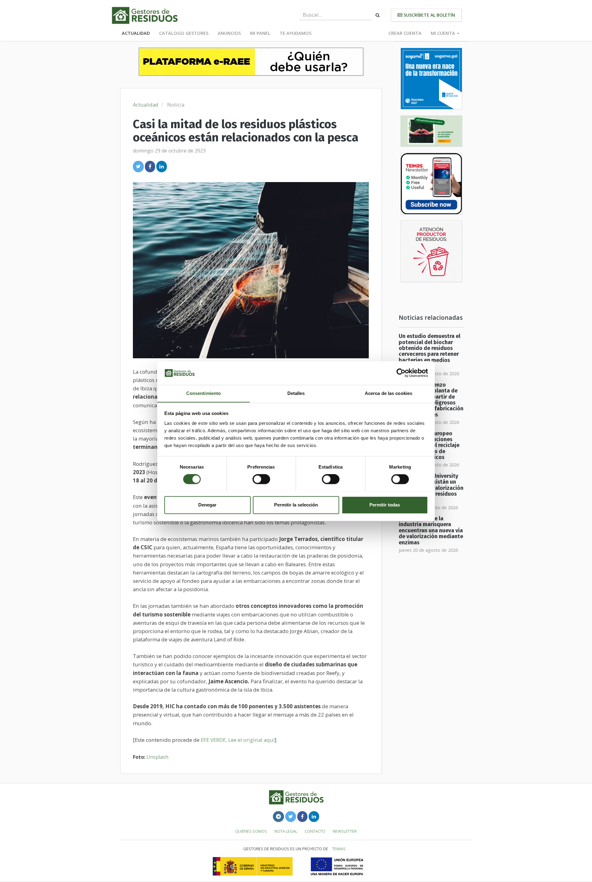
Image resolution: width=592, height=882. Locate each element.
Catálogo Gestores (183, 33)
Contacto (315, 831)
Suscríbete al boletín (428, 15)
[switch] (261, 479)
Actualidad (136, 33)
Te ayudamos (295, 33)
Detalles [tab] (296, 393)
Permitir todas (384, 504)
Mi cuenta (443, 33)
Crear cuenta (404, 33)
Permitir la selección (296, 504)
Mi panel (260, 33)
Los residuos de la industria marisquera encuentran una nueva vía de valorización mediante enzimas (431, 530)
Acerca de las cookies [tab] (388, 393)
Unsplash (157, 757)
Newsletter (345, 831)
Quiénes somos (251, 831)
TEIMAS (339, 849)
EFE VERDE (213, 739)
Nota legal (285, 831)
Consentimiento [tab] (203, 393)
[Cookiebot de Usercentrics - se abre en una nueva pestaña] (401, 372)
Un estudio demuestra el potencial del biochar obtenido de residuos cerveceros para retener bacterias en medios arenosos (429, 351)
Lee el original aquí (251, 739)
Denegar (207, 504)
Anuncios (229, 33)
